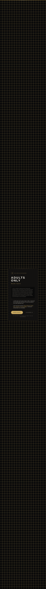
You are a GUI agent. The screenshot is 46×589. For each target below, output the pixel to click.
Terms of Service (27, 305)
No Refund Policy (23, 306)
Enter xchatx (17, 312)
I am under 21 (29, 312)
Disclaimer (18, 306)
